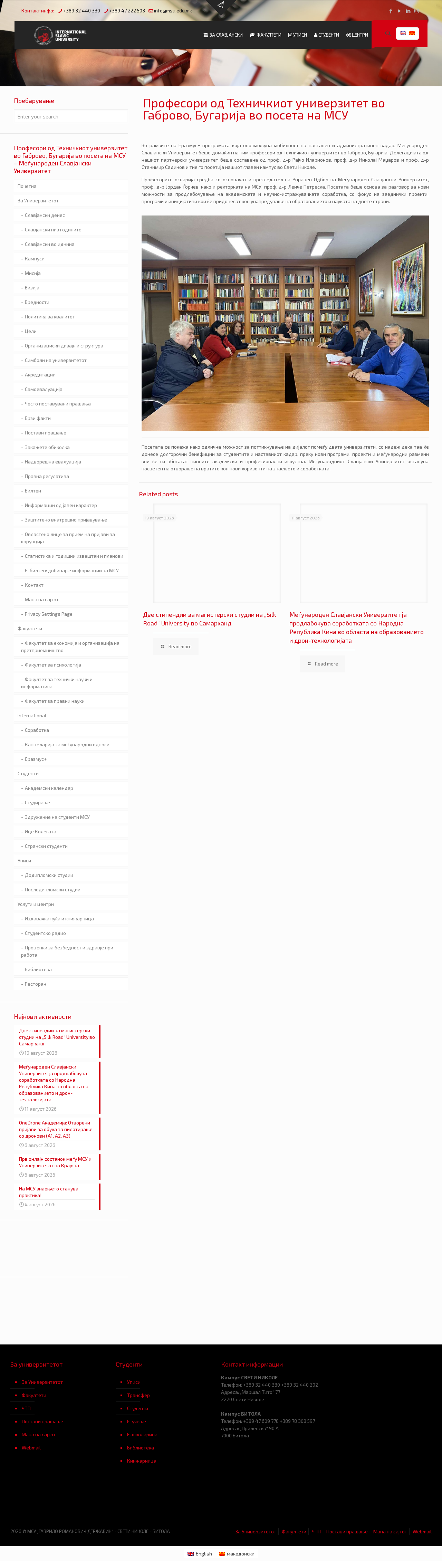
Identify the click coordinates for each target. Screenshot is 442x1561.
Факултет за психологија (53, 665)
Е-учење (136, 1421)
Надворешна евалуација (53, 462)
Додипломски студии (49, 875)
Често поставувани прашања (58, 403)
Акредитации (40, 374)
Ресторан (35, 984)
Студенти (28, 773)
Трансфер (138, 1395)
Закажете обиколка (47, 447)
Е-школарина (142, 1434)
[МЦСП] (63, 1501)
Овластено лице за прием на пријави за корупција (68, 537)
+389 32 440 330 (81, 10)
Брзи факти (38, 418)
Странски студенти (46, 846)
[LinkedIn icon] (408, 11)
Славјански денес (45, 215)
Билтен (33, 491)
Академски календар (49, 788)
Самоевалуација (44, 389)
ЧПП (26, 1408)
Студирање (37, 802)
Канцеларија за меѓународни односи (67, 744)
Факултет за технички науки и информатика (57, 682)
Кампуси (35, 258)
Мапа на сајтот (42, 599)
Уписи (24, 860)
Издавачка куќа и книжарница (59, 918)
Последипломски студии (52, 889)
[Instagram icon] (416, 11)
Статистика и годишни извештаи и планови (74, 556)
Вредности (37, 302)
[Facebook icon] (390, 11)
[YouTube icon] (399, 11)
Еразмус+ (36, 759)
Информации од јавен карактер (61, 505)
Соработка (37, 730)
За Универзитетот (38, 200)
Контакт (34, 585)
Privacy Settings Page (49, 614)
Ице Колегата (40, 831)
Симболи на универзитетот (56, 360)
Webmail (31, 1447)
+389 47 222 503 (127, 10)
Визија (32, 287)
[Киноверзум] (168, 1501)
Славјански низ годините (53, 229)
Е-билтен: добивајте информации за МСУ (72, 570)
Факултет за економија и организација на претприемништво (70, 646)
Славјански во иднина (50, 244)
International (32, 715)
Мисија (33, 273)
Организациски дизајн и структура (64, 345)
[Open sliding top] (221, 8)
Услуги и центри (36, 904)
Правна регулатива (47, 476)
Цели (31, 331)
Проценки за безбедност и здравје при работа (67, 951)
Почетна (27, 186)
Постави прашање (45, 432)
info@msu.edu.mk (173, 10)
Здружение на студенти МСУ (57, 817)
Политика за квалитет (50, 316)
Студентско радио (45, 933)
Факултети (30, 628)
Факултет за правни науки (55, 701)
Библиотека (38, 969)
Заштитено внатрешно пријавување (66, 520)
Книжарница (141, 1461)
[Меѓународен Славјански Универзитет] (61, 35)
